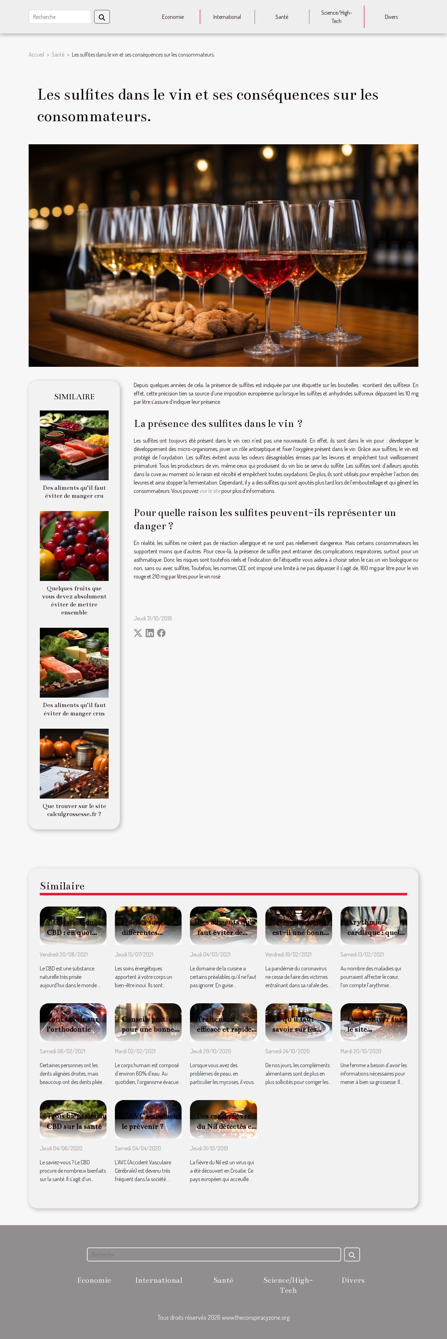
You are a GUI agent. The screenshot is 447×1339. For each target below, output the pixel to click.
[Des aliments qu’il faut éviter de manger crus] (74, 661)
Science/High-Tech (336, 16)
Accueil (36, 54)
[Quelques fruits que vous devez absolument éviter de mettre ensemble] (74, 545)
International (227, 16)
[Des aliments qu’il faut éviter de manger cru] (74, 444)
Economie (173, 16)
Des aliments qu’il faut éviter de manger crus (226, 932)
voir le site (209, 490)
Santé (282, 16)
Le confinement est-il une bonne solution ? (299, 932)
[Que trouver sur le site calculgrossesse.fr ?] (74, 762)
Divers (391, 16)
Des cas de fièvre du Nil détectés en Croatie (226, 1126)
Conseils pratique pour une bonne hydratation (151, 1029)
